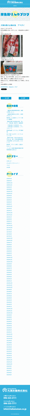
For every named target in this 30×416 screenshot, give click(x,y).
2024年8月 (9, 189)
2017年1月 (9, 236)
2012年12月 (9, 334)
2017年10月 (9, 227)
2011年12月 (9, 359)
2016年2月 (9, 253)
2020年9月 (9, 219)
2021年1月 (9, 217)
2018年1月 (9, 223)
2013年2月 (9, 330)
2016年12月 (9, 238)
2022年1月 (9, 210)
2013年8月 (9, 317)
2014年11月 (9, 285)
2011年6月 (9, 372)
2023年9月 (9, 195)
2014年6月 (9, 295)
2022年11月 (9, 206)
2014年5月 (9, 298)
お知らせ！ (9, 161)
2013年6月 (9, 321)
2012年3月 (9, 353)
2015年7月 (9, 268)
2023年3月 (9, 202)
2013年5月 (9, 323)
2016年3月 (9, 251)
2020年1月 (9, 221)
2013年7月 (9, 319)
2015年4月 (9, 274)
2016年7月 (9, 242)
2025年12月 (9, 182)
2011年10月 (9, 364)
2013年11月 (9, 310)
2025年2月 (9, 187)
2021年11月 (9, 214)
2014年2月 (9, 304)
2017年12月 (9, 225)
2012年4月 (9, 351)
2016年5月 (9, 246)
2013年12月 (9, 308)
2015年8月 (9, 266)
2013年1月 (9, 332)
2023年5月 (9, 197)
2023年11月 (9, 193)
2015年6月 (9, 270)
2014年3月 (9, 302)
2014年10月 (9, 287)
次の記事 (24, 98)
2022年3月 (9, 208)
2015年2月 (9, 278)
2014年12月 (9, 283)
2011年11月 (9, 362)
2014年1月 (9, 306)
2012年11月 (9, 336)
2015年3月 (9, 276)
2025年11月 (9, 185)
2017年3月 (9, 234)
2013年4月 (9, 325)
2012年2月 (9, 355)
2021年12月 (9, 212)
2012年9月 (9, 340)
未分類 (8, 167)
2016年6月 (9, 244)
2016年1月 (9, 255)
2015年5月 (9, 272)
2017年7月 (9, 229)
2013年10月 (9, 313)
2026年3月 (9, 180)
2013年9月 (9, 315)
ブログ (15, 86)
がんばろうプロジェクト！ (13, 163)
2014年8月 (9, 291)
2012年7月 (9, 345)
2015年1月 (9, 281)
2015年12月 (9, 257)
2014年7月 (9, 293)
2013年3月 (9, 327)
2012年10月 (9, 338)
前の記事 (5, 98)
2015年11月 (9, 259)
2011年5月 (9, 374)
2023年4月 (9, 200)
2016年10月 (9, 240)
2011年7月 (9, 370)
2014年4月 (9, 300)
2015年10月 (9, 261)
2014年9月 (9, 289)
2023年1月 (9, 204)
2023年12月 (9, 191)
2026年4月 (9, 178)
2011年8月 (9, 368)
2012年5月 (9, 349)
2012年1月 (9, 357)
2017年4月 (9, 232)
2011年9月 (9, 366)
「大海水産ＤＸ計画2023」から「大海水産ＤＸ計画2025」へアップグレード (15, 127)
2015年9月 (9, 263)
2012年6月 (9, 347)
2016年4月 (9, 249)
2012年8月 (9, 342)
